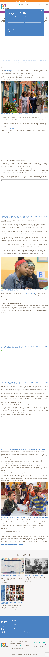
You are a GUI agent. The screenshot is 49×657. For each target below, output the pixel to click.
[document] (24, 328)
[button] (41, 10)
